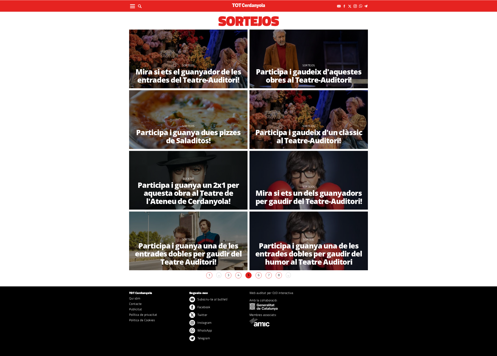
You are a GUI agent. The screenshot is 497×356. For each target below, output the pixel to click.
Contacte (135, 303)
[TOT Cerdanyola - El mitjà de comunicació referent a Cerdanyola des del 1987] (248, 5)
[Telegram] (366, 6)
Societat (188, 179)
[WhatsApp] (361, 6)
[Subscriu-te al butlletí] (339, 6)
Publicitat (135, 309)
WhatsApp (204, 330)
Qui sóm (134, 298)
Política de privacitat (143, 314)
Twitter (202, 314)
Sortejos (188, 65)
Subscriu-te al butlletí (212, 299)
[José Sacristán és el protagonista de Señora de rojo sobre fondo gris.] (308, 59)
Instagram (204, 322)
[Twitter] (350, 6)
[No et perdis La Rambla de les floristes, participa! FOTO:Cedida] (308, 120)
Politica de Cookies (142, 320)
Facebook (203, 307)
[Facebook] (344, 6)
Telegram (203, 338)
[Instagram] (355, 6)
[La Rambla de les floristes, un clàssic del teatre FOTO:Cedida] (188, 59)
